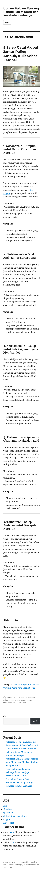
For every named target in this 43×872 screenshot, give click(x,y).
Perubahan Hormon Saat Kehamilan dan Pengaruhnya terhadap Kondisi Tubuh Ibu (19, 782)
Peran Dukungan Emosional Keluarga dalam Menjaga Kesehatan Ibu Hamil (19, 772)
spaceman (8, 812)
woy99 (6, 819)
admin (9, 697)
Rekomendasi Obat (11, 700)
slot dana (7, 809)
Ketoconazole (26, 700)
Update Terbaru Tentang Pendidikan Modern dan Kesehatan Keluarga (21, 12)
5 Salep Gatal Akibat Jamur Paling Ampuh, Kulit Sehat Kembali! (20, 53)
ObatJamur (7, 703)
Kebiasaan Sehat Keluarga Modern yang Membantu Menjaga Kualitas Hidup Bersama (22, 762)
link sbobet (8, 823)
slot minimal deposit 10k (15, 816)
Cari (5, 716)
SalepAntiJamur (19, 703)
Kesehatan (30, 697)
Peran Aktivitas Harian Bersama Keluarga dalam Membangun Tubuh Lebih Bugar (21, 752)
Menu (7, 22)
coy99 (11, 832)
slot (5, 806)
